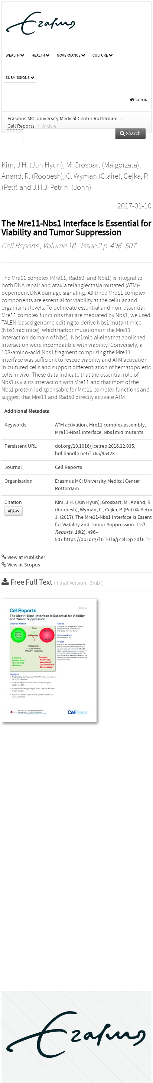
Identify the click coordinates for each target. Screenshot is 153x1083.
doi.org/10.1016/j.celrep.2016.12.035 (94, 446)
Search (133, 134)
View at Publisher (25, 557)
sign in (140, 100)
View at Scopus (23, 565)
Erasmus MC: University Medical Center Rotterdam (62, 119)
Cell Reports (21, 126)
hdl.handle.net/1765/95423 (85, 454)
